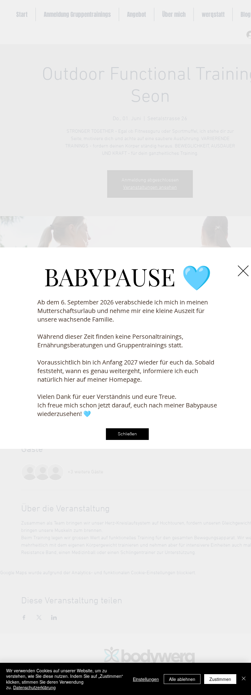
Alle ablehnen (182, 679)
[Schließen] (243, 679)
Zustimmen (220, 679)
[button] (243, 270)
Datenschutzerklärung (34, 687)
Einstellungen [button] (146, 679)
